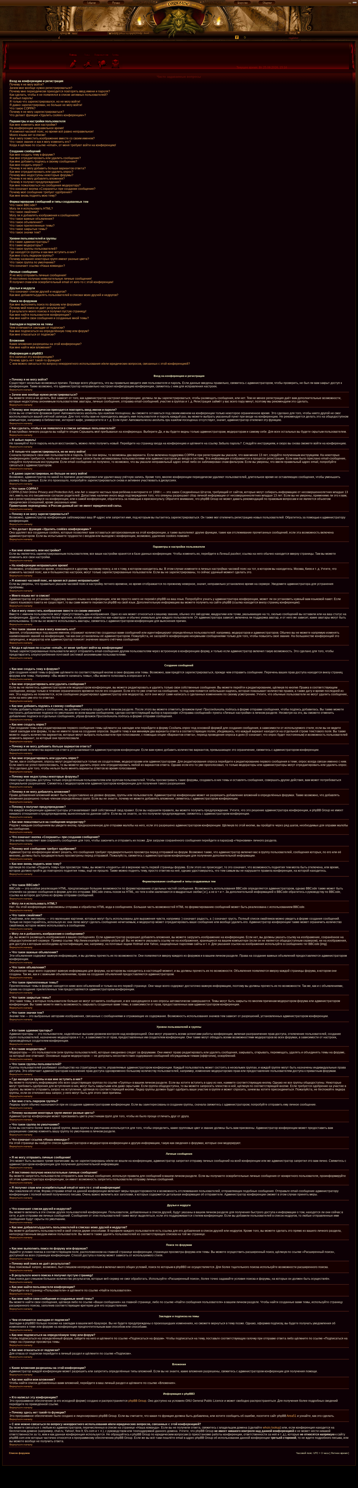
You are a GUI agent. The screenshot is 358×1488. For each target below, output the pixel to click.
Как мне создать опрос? (26, 165)
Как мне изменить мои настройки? (33, 124)
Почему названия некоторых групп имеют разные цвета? (49, 259)
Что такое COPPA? (22, 108)
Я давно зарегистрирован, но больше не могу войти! (45, 105)
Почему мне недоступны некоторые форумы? (41, 175)
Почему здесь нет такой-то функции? (35, 360)
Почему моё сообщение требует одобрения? (40, 192)
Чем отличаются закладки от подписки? (37, 327)
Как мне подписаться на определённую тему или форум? (49, 331)
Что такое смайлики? (24, 212)
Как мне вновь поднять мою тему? (33, 195)
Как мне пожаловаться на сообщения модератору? (45, 185)
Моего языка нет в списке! (27, 135)
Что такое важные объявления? (31, 218)
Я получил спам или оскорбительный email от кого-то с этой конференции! (61, 282)
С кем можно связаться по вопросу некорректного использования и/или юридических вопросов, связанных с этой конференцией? (99, 363)
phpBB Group (137, 1400)
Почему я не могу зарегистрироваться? (36, 112)
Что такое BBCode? (23, 205)
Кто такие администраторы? (29, 242)
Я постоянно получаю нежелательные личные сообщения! (50, 278)
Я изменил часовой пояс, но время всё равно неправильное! (51, 131)
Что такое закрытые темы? (28, 229)
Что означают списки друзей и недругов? (37, 291)
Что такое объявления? (26, 222)
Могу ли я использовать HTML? (31, 208)
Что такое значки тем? (25, 232)
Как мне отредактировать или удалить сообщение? (45, 158)
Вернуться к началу (20, 389)
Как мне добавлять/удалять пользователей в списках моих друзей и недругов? (63, 295)
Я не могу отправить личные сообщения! (37, 275)
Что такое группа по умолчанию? (32, 262)
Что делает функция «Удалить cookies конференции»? (47, 115)
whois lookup (271, 1427)
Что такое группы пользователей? (33, 248)
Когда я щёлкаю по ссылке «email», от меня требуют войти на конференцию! (62, 145)
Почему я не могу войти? (26, 84)
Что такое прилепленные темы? (32, 225)
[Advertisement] (179, 1477)
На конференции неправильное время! (36, 128)
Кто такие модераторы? (26, 245)
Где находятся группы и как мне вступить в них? (42, 252)
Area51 (291, 1416)
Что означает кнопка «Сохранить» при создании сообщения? (52, 189)
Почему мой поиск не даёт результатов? (37, 308)
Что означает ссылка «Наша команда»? (37, 265)
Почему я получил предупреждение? (35, 182)
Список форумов (19, 1453)
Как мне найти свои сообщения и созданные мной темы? (49, 318)
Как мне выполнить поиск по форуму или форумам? (45, 304)
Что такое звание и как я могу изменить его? (40, 141)
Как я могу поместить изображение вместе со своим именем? (52, 138)
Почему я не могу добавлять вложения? (37, 178)
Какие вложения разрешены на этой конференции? (45, 344)
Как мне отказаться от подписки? (32, 334)
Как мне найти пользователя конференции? (40, 314)
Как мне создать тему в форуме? (32, 154)
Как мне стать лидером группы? (31, 255)
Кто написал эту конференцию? (31, 357)
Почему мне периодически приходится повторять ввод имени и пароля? (59, 91)
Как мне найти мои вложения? (30, 347)
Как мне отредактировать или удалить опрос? (41, 171)
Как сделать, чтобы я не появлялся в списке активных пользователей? (58, 94)
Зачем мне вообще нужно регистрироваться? (40, 88)
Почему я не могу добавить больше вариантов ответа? (47, 168)
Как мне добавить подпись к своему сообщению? (43, 161)
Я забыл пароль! (21, 98)
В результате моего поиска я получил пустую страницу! (47, 311)
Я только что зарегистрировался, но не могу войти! (44, 101)
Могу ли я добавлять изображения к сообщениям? (44, 215)
